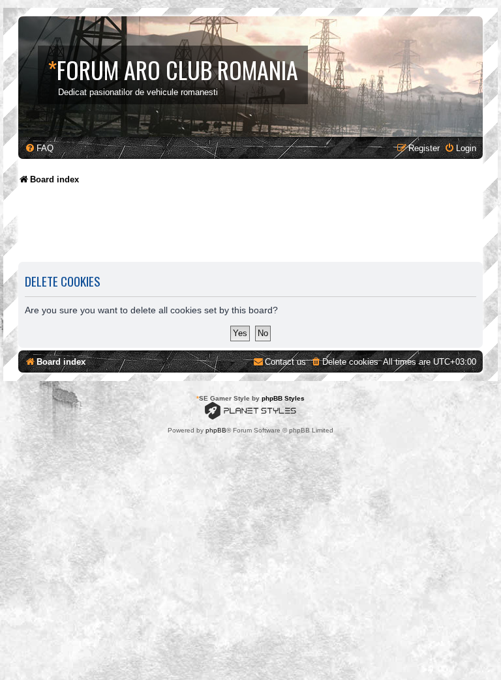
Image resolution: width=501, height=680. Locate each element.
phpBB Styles (283, 398)
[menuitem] (39, 148)
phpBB (215, 430)
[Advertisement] (255, 228)
